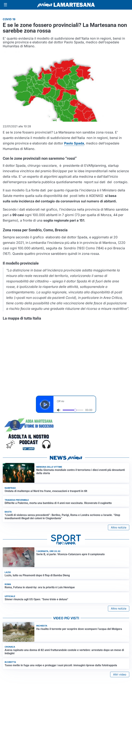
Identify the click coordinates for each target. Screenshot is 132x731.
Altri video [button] (119, 674)
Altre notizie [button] (118, 527)
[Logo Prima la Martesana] (66, 4)
